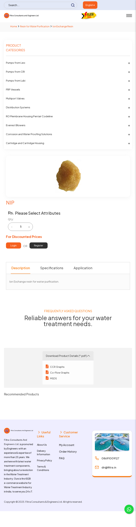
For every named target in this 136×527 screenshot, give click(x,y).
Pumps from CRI (15, 71)
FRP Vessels (13, 89)
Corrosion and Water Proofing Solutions (29, 134)
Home (13, 26)
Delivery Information (43, 452)
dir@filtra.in (109, 467)
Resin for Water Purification (35, 26)
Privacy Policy (44, 460)
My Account (66, 445)
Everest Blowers (15, 125)
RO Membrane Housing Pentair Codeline (29, 116)
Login (13, 245)
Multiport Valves (15, 98)
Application (83, 268)
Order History (68, 451)
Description (20, 268)
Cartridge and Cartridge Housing (25, 143)
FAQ (62, 458)
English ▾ (90, 4)
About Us (42, 444)
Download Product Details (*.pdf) (66, 356)
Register (38, 245)
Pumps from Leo (15, 62)
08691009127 (110, 458)
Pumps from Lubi (15, 80)
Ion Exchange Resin (63, 26)
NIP (10, 202)
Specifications (51, 268)
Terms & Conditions (43, 468)
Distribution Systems (18, 107)
